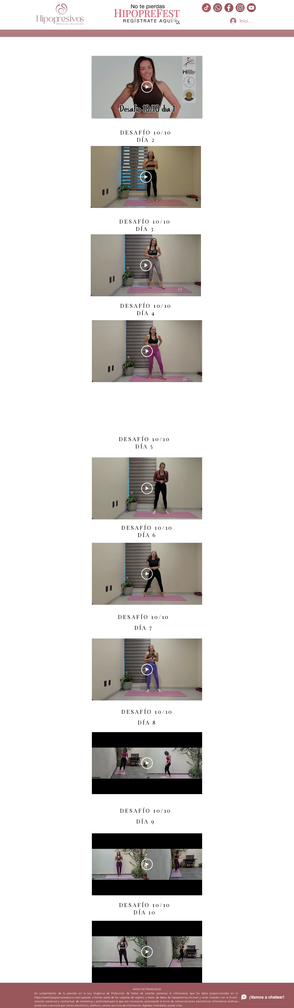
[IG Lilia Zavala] (240, 7)
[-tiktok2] (206, 7)
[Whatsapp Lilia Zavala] (217, 7)
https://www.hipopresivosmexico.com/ (57, 997)
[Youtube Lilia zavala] (251, 7)
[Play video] (147, 87)
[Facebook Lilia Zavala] (228, 7)
